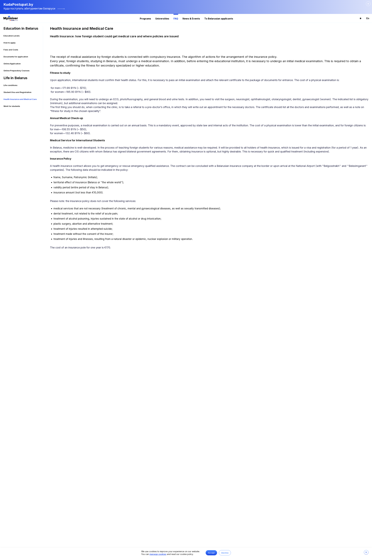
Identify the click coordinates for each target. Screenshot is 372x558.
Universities (162, 18)
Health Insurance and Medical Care (20, 99)
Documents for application (15, 56)
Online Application (12, 63)
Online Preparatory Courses (16, 70)
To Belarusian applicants (218, 18)
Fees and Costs (10, 49)
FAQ (176, 18)
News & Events (191, 18)
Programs (145, 18)
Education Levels (11, 36)
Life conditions (10, 85)
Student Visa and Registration (17, 92)
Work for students (11, 106)
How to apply (9, 43)
